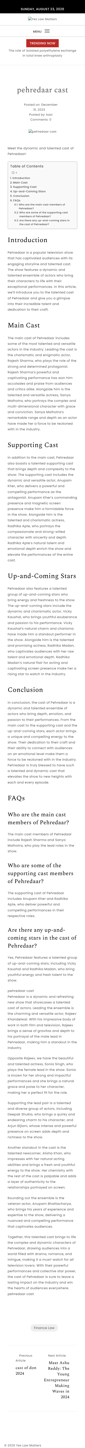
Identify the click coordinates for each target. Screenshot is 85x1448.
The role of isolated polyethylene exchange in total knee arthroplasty (42, 53)
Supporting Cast (25, 187)
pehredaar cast (42, 90)
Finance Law (44, 1328)
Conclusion (21, 196)
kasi (49, 114)
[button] (41, 60)
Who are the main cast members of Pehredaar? (42, 206)
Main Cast (20, 183)
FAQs (16, 200)
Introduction (21, 178)
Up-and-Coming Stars (29, 191)
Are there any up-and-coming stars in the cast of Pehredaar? (44, 222)
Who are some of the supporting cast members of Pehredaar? (43, 214)
